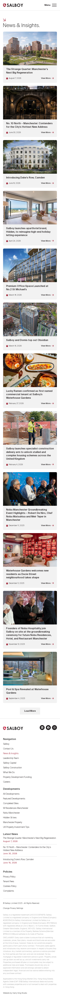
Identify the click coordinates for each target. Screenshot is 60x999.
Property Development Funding (17, 777)
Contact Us (8, 749)
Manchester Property (12, 822)
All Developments (11, 794)
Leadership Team (11, 758)
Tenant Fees (9, 881)
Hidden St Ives (10, 818)
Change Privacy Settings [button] (13, 908)
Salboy (6, 744)
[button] (50, 5)
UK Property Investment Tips (16, 827)
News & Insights (11, 753)
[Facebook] (48, 727)
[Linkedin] (42, 727)
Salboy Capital (9, 763)
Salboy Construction (12, 768)
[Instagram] (54, 727)
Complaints (8, 891)
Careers (6, 782)
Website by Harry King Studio (15, 993)
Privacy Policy (9, 877)
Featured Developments (14, 799)
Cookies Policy (9, 886)
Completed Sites (11, 803)
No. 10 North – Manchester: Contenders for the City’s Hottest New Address (27, 848)
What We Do (9, 772)
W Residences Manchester (15, 808)
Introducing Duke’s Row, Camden (18, 859)
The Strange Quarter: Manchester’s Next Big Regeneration (29, 838)
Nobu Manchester (11, 813)
